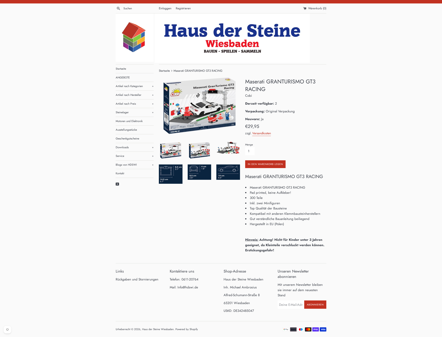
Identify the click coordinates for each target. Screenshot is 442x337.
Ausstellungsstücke (126, 130)
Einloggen (165, 8)
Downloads (135, 147)
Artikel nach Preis (135, 104)
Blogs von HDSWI (135, 165)
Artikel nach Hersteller (135, 95)
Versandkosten (261, 133)
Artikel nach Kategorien (135, 86)
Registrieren (183, 8)
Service (135, 156)
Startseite (121, 69)
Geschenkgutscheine (127, 138)
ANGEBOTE (123, 77)
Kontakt (120, 173)
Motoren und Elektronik (129, 121)
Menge (249, 145)
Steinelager (135, 112)
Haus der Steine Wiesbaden (158, 329)
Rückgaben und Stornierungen (137, 279)
